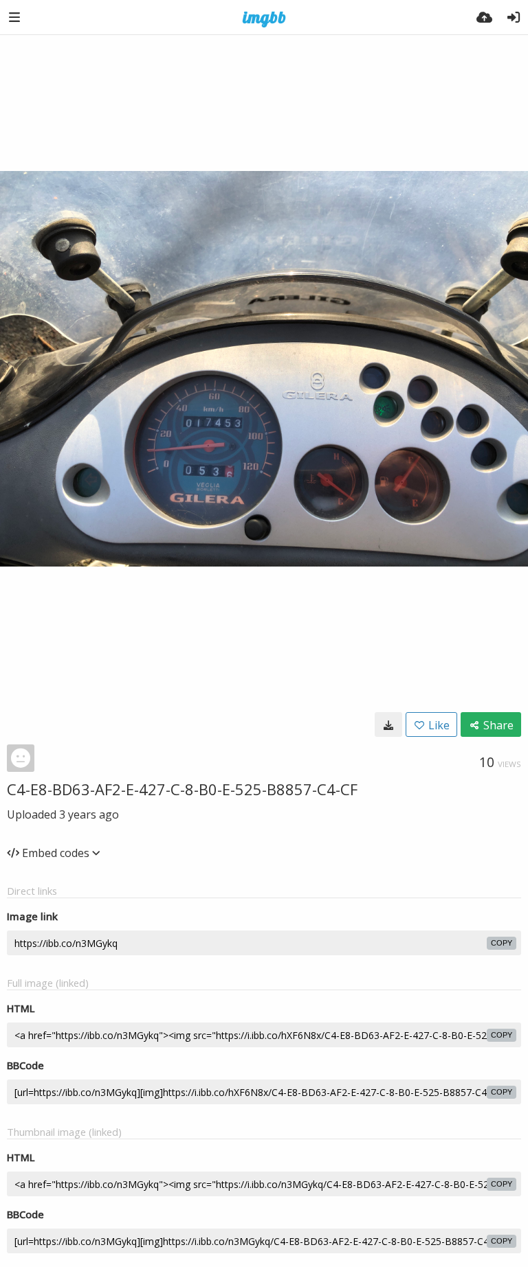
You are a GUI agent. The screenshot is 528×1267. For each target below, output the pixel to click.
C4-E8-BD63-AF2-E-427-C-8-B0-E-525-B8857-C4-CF (182, 789)
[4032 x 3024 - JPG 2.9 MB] (388, 724)
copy (501, 943)
